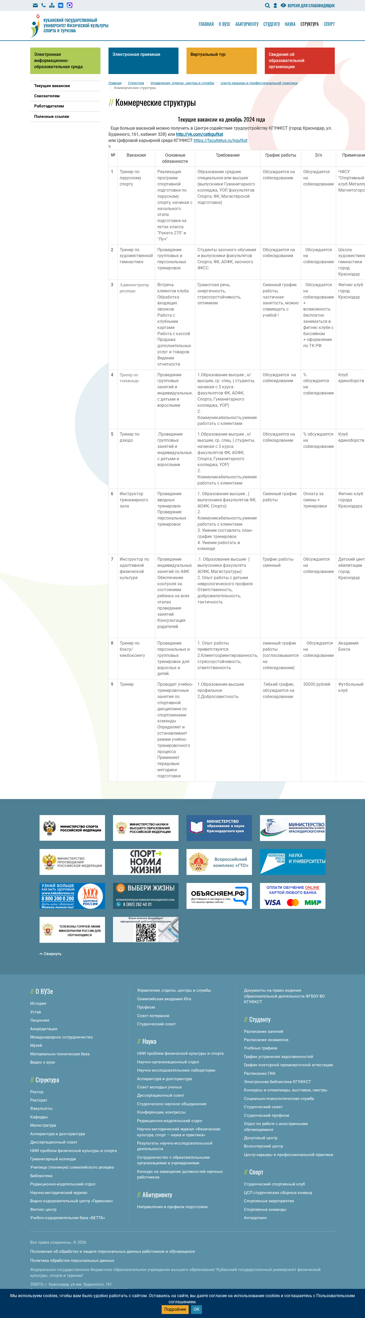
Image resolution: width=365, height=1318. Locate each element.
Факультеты (41, 1108)
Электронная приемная (136, 54)
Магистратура (43, 1125)
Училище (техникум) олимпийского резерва (72, 1167)
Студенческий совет (156, 1024)
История (38, 1003)
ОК (196, 1309)
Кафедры (39, 1117)
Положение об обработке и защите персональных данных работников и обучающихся (112, 1251)
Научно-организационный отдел (168, 1062)
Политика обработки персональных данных (72, 1260)
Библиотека (41, 1175)
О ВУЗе (44, 991)
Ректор (36, 1092)
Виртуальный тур (208, 54)
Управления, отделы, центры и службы (174, 990)
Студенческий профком (266, 1115)
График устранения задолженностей (278, 1056)
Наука (290, 24)
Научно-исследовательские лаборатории (176, 1070)
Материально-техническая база (60, 1054)
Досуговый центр (260, 1137)
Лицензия (39, 1020)
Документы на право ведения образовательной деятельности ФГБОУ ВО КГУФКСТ (284, 996)
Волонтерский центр (263, 1146)
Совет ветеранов (153, 1015)
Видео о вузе (42, 1062)
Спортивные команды (265, 1209)
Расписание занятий (263, 1031)
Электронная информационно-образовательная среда (58, 60)
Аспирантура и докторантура (57, 1133)
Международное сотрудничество (61, 1037)
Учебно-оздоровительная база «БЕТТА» (67, 1217)
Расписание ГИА (259, 1073)
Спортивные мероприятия (269, 1201)
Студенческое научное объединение (172, 1104)
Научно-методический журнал (58, 1192)
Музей (36, 1045)
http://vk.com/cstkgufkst (199, 134)
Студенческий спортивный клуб (274, 1184)
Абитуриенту (246, 24)
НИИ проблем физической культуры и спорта (73, 1150)
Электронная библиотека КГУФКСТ (277, 1081)
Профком (146, 1007)
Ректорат (38, 1100)
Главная (206, 24)
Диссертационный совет (53, 1142)
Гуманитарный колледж (53, 1159)
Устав (35, 1012)
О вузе (224, 24)
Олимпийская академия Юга (164, 999)
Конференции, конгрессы (161, 1112)
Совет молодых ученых (159, 1087)
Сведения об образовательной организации (286, 60)
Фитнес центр (43, 1209)
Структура (310, 24)
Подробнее (175, 1309)
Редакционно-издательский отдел (62, 1184)
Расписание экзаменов (266, 1039)
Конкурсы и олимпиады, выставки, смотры (285, 1090)
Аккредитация (43, 1028)
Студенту (271, 24)
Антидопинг (255, 1217)
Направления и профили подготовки (172, 1206)
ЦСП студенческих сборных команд (278, 1192)
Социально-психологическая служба (279, 1098)
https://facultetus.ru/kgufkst (220, 140)
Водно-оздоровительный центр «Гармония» (71, 1201)
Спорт (329, 24)
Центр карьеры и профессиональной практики (288, 1154)
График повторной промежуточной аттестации (288, 1065)
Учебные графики (260, 1048)
